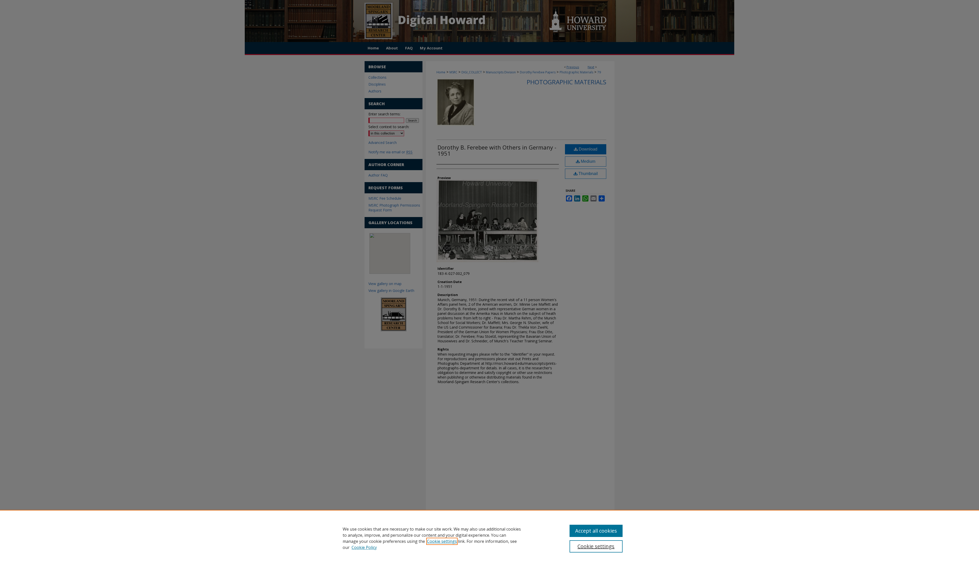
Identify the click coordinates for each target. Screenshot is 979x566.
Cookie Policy (364, 547)
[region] (489, 538)
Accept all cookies (596, 530)
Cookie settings (442, 541)
